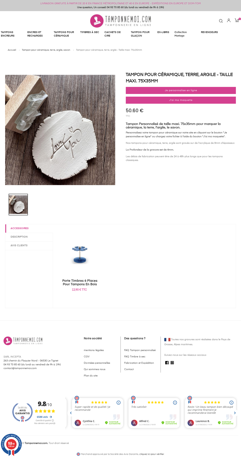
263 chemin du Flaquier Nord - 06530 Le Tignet (31, 360)
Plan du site (91, 376)
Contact (129, 369)
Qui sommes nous (94, 369)
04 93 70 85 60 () (32, 364)
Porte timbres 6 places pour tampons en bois (79, 282)
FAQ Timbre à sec (134, 356)
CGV (86, 356)
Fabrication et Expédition (139, 363)
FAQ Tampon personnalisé (140, 350)
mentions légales (94, 350)
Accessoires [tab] (20, 228)
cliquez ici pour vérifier (151, 454)
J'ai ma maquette (180, 100)
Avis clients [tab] (19, 245)
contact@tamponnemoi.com (20, 368)
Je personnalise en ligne (181, 90)
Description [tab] (19, 237)
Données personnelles (97, 363)
